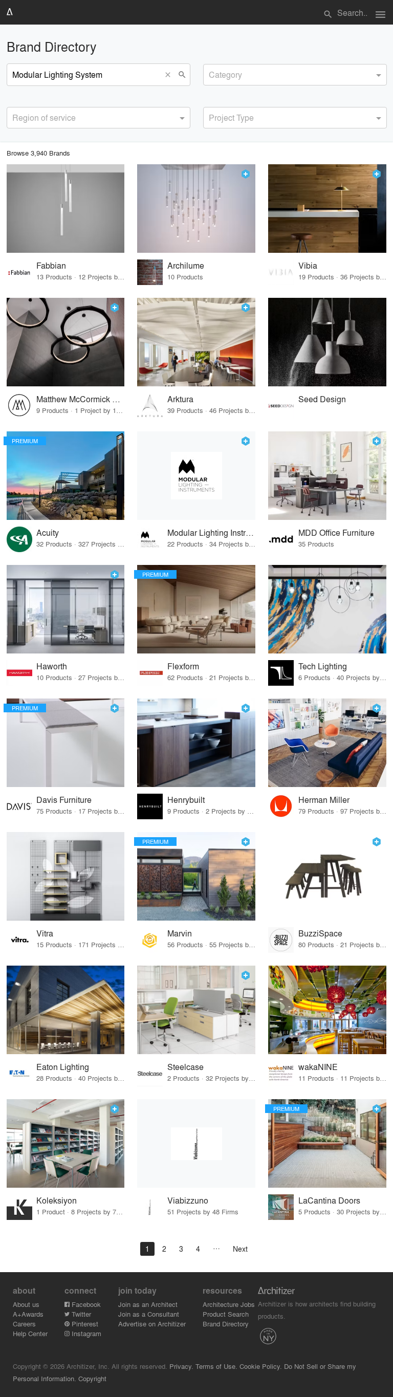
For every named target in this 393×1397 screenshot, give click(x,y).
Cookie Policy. (260, 1366)
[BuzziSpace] (327, 876)
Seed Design (322, 399)
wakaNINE (318, 1067)
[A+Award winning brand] (245, 174)
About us (26, 1304)
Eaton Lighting (62, 1067)
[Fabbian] (66, 208)
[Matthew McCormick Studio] (66, 342)
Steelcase (185, 1067)
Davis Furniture (64, 799)
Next (240, 1248)
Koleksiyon (56, 1200)
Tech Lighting (322, 666)
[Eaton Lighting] (66, 1010)
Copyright (92, 1378)
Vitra (44, 933)
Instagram (85, 1333)
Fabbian (51, 265)
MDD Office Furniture (336, 532)
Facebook (85, 1304)
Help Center (30, 1333)
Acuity (47, 532)
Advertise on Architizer (152, 1323)
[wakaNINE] (327, 1010)
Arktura (180, 399)
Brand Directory (226, 1323)
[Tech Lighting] (327, 609)
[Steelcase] (196, 1010)
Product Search (226, 1314)
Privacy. (181, 1366)
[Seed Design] (327, 342)
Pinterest (84, 1323)
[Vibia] (327, 208)
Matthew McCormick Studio (80, 399)
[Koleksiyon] (66, 1143)
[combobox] (295, 74)
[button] (170, 74)
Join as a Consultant (148, 1314)
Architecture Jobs (229, 1304)
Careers (24, 1323)
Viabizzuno (187, 1200)
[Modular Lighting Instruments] (196, 475)
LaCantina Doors (329, 1200)
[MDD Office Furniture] (327, 475)
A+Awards (28, 1314)
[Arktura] (196, 342)
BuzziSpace (320, 933)
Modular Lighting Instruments (211, 532)
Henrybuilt (186, 799)
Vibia (307, 265)
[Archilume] (196, 208)
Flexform (183, 666)
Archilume (185, 265)
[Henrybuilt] (196, 742)
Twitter (80, 1314)
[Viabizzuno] (196, 1143)
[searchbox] (212, 73)
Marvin (179, 933)
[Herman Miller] (327, 742)
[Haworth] (66, 609)
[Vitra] (66, 876)
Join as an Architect (148, 1304)
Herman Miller (324, 799)
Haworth (51, 666)
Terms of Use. (216, 1366)
